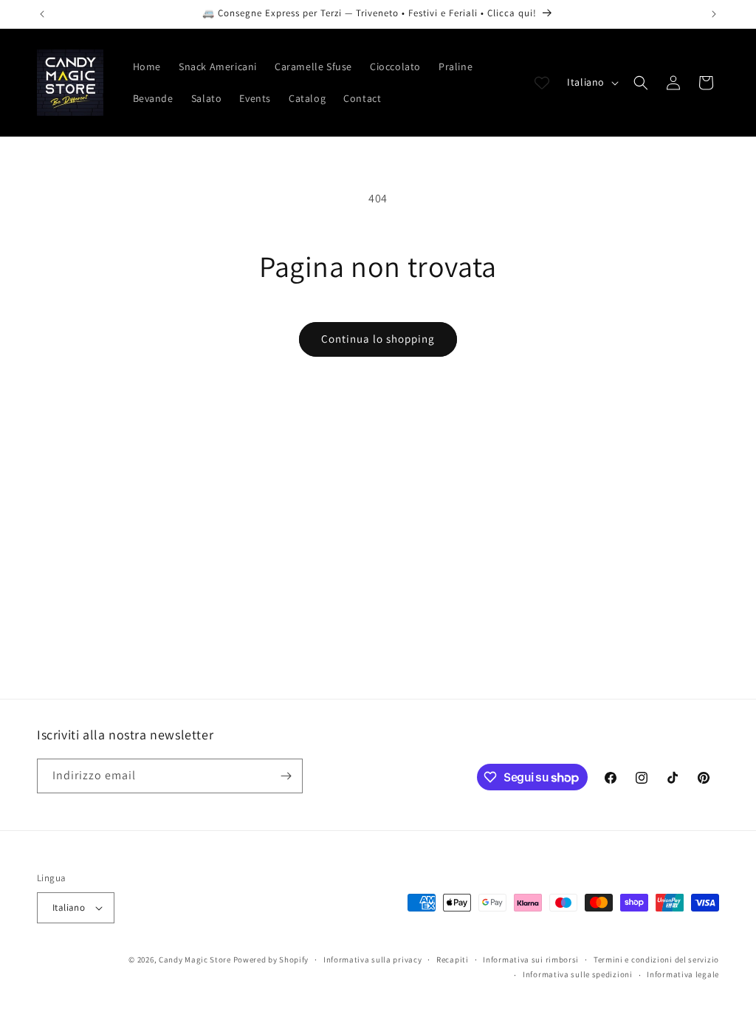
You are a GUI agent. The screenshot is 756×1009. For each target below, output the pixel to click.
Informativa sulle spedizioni (578, 974)
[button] (641, 82)
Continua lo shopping (378, 339)
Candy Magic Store (195, 959)
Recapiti (452, 959)
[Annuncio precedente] (42, 14)
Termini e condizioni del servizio (656, 959)
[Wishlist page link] (542, 82)
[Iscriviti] (285, 776)
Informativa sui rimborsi (531, 959)
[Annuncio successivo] (714, 14)
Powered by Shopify (271, 959)
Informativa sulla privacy (372, 959)
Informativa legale (683, 974)
